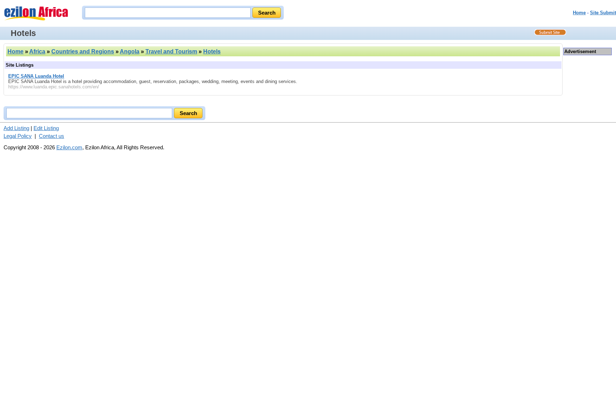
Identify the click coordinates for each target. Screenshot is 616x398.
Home (579, 12)
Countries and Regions (82, 51)
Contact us (51, 136)
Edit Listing (46, 128)
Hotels (212, 51)
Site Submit (603, 12)
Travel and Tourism (171, 51)
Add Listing (16, 128)
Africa (37, 51)
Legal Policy (18, 136)
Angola (129, 51)
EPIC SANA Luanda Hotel (36, 76)
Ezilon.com (69, 147)
